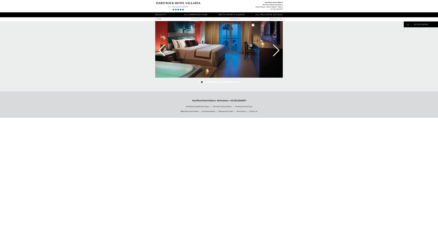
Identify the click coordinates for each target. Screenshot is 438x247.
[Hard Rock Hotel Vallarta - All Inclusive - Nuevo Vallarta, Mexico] (182, 6)
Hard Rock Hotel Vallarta (222, 106)
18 (238, 82)
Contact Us (276, 19)
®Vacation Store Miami (190, 111)
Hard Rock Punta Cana (243, 106)
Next (276, 50)
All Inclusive (241, 111)
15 (231, 82)
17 (236, 82)
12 (225, 82)
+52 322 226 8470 (276, 9)
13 (227, 82)
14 (229, 82)
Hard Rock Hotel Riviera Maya (197, 106)
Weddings (235, 19)
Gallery (195, 19)
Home (159, 19)
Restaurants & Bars (232, 14)
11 (222, 82)
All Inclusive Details (269, 14)
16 (234, 82)
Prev (162, 50)
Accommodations (196, 14)
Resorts (160, 14)
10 (220, 82)
